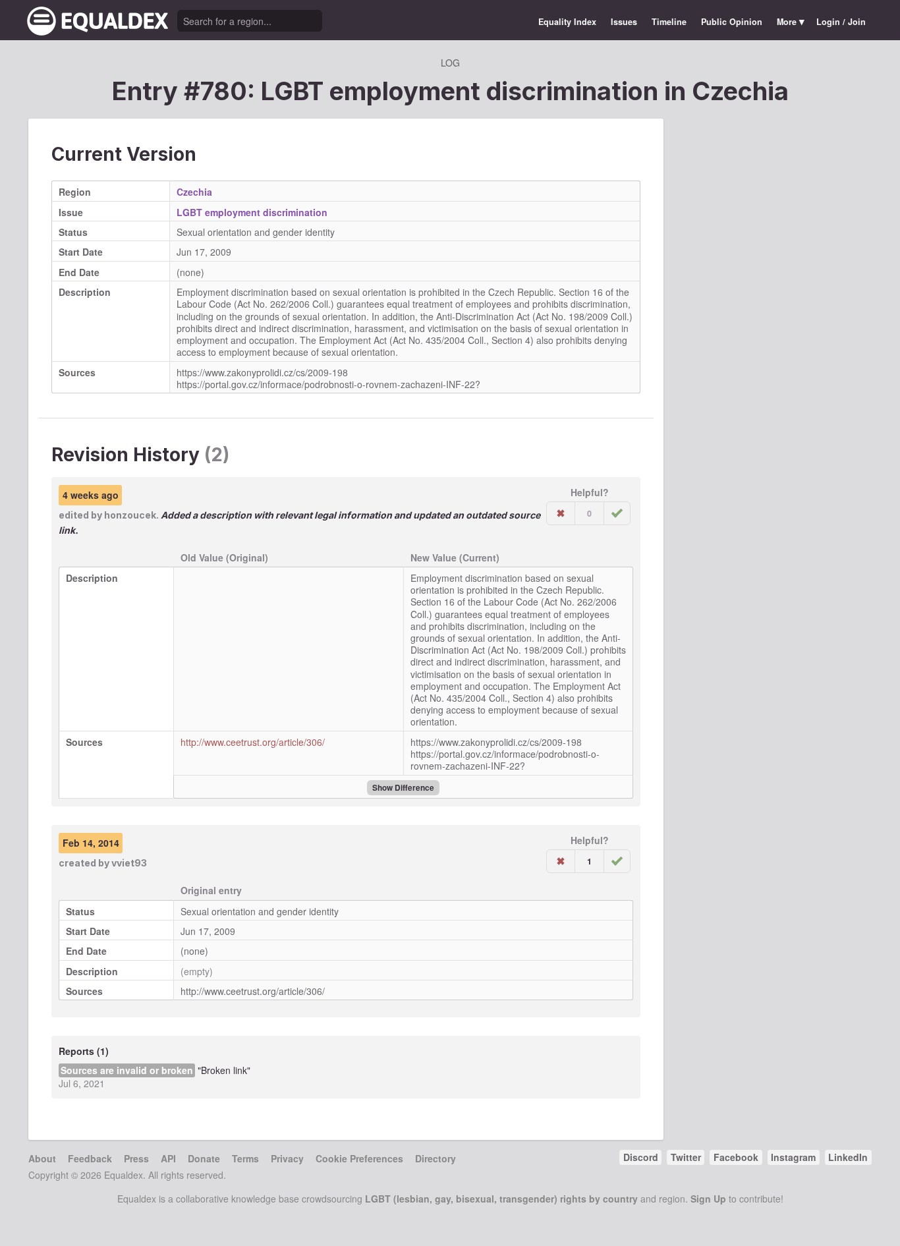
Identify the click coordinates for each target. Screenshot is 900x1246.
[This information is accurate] (617, 513)
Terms (245, 1158)
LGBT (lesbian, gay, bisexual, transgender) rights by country (501, 1198)
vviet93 (129, 862)
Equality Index (567, 22)
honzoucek (130, 515)
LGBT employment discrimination (252, 212)
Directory (435, 1158)
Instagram (793, 1157)
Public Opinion (731, 22)
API (168, 1158)
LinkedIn (848, 1157)
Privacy (287, 1158)
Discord (640, 1157)
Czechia (740, 91)
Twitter (686, 1157)
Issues (624, 22)
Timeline (669, 22)
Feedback (90, 1158)
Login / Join (841, 22)
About (42, 1158)
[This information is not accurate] (560, 513)
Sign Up (708, 1198)
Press (136, 1158)
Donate (204, 1158)
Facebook (736, 1157)
